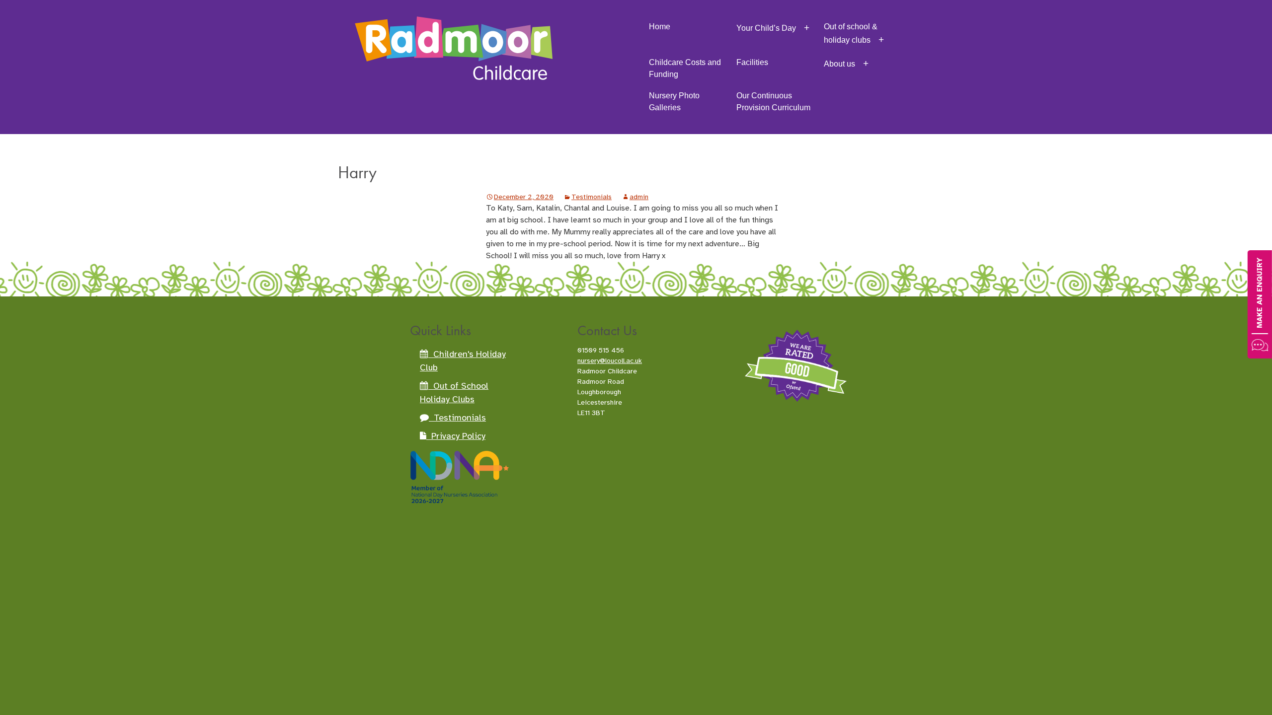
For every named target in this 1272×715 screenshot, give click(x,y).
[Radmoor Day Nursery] (453, 35)
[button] (1260, 304)
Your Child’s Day (766, 28)
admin (639, 197)
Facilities (752, 62)
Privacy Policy (455, 435)
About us (839, 64)
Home (659, 26)
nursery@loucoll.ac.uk (609, 361)
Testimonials (591, 197)
